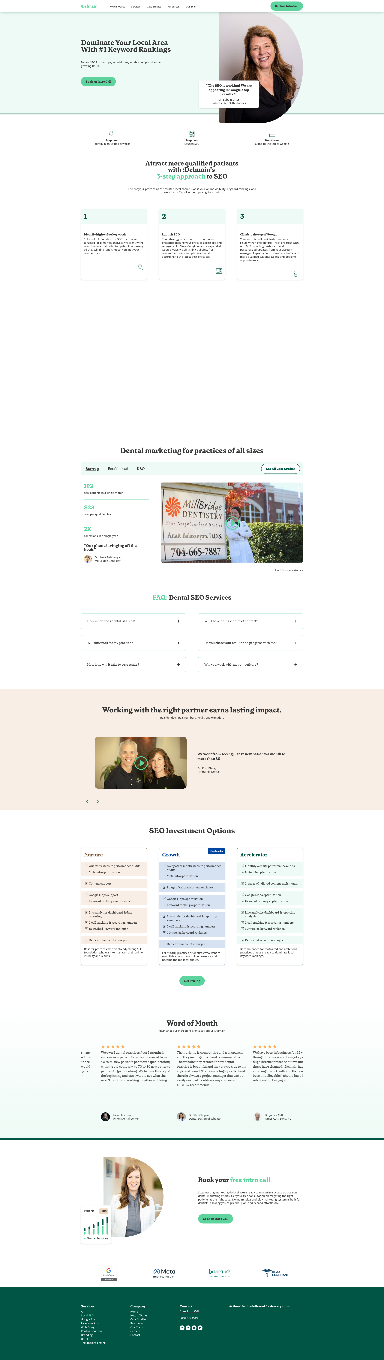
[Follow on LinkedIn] (200, 1327)
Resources (173, 6)
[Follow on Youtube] (194, 1327)
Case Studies (154, 6)
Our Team (191, 6)
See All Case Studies (280, 469)
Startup (92, 468)
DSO (141, 468)
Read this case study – (289, 570)
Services (136, 6)
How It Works (117, 6)
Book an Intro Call (286, 6)
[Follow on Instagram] (188, 1327)
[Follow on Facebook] (182, 1327)
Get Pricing (192, 981)
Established (118, 468)
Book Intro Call (189, 1311)
